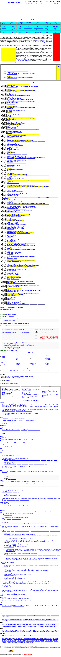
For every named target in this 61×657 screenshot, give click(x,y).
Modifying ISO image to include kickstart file (13, 194)
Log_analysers (50, 526)
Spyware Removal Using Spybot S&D (13, 481)
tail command (25, 589)
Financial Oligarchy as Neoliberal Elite (21, 342)
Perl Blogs (52, 605)
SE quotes (47, 619)
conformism (43, 41)
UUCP (9, 473)
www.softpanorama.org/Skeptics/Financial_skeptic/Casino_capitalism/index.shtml (16, 332)
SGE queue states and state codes (12, 139)
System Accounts (29, 409)
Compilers (17, 469)
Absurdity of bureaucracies (8, 574)
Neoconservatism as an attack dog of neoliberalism (13, 347)
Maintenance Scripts (14, 605)
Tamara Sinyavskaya (50, 460)
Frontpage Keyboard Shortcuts (41, 498)
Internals (18, 581)
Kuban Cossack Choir (25, 464)
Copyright (37, 23)
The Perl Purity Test (9, 639)
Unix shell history (17, 630)
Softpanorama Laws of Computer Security (13, 377)
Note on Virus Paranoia (45, 393)
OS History (3, 450)
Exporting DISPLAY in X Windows (12, 297)
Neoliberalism (9, 129)
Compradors (19, 560)
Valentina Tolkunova (33, 460)
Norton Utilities (48, 631)
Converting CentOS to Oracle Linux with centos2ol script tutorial (16, 239)
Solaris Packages (30, 581)
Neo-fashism (42, 558)
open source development (37, 58)
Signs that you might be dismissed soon (42, 570)
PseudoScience (4, 531)
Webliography (31, 505)
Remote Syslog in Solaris (43, 471)
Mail (28, 26)
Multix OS (8, 93)
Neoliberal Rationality (6, 346)
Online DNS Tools (27, 431)
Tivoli (11, 405)
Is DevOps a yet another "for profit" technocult (18, 201)
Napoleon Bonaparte (44, 620)
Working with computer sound (10, 486)
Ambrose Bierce (49, 620)
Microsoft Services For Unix (14, 593)
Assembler (3, 469)
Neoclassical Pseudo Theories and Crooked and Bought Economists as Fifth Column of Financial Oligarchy (20, 534)
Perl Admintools (17, 404)
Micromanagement (46, 26)
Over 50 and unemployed (10, 158)
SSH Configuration (9, 234)
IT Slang (49, 638)
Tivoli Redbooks (13, 585)
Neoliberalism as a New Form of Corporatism (12, 555)
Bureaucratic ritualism (7, 572)
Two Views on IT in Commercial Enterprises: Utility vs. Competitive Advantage (19, 122)
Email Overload (14, 479)
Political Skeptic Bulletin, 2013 (23, 555)
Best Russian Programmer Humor (36, 640)
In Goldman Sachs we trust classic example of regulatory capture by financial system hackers (26, 550)
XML (47, 356)
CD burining (13, 583)
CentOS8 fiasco (20, 247)
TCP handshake (15, 492)
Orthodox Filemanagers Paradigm (7, 392)
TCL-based (23, 439)
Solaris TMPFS (17, 582)
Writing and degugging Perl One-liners (12, 102)
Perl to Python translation (10, 164)
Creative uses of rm (9, 172)
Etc (55, 32)
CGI (20, 605)
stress (46, 41)
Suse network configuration (17, 495)
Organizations (9, 457)
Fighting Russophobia (14, 560)
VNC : (6, 607)
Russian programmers (9, 372)
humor (30, 41)
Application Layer (5, 489)
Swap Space (23, 582)
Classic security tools (34, 526)
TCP (11, 492)
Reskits (8, 598)
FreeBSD (8, 508)
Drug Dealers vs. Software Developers (18, 372)
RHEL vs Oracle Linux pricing (11, 130)
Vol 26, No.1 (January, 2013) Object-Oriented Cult (41, 625)
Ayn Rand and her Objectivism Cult (15, 559)
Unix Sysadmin (18, 363)
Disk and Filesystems (5, 582)
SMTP (12, 473)
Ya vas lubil (35, 461)
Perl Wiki (55, 605)
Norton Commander (42, 631)
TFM (7, 585)
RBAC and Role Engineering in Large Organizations (12, 410)
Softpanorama (14, 2)
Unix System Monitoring (10, 189)
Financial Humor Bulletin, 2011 (19, 544)
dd (11, 589)
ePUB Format (17, 500)
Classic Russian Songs (7, 461)
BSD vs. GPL (16, 418)
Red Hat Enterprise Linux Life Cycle (22, 192)
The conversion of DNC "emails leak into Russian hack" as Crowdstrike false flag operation (21, 344)
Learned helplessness (34, 570)
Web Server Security (47, 605)
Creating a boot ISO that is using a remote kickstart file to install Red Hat (18, 193)
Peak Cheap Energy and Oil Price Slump (10, 545)
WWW (12, 32)
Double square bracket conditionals (43, 523)
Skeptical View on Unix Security (27, 392)
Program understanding (18, 528)
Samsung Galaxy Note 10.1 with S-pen (16, 445)
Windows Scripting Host (21, 598)
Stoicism (16, 203)
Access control (20, 23)
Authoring (27, 605)
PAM (18, 413)
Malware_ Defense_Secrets (39, 481)
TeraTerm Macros (9, 153)
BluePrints (28, 583)
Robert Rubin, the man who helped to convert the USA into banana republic (22, 538)
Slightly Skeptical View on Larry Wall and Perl (14, 88)
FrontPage (32, 357)
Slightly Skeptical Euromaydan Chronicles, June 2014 (23, 624)
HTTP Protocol (36, 605)
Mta (5, 473)
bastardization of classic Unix (56, 3)
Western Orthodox (16, 439)
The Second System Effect (11, 113)
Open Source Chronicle (15, 505)
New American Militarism (33, 553)
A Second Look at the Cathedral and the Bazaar (49, 389)
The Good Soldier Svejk (25, 635)
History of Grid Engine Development (7, 453)
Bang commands (9, 111)
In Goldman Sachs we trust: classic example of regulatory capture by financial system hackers (36, 541)
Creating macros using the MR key (12, 143)
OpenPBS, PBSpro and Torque (11, 206)
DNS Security (28, 429)
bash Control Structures (5, 522)
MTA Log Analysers (28, 473)
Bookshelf (30, 352)
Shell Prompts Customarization (11, 105)
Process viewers (11, 598)
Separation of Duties (23, 410)
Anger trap (39, 483)
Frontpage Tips (20, 498)
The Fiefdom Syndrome (26, 570)
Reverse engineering (25, 528)
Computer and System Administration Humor (13, 175)
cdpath (8, 273)
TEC (5, 585)
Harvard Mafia (48, 615)
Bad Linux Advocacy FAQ (6, 394)
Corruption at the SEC (10, 174)
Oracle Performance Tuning (55, 511)
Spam (14, 473)
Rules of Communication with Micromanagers (16, 483)
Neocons (5, 347)
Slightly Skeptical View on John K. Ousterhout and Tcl (15, 252)
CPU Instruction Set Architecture (27, 442)
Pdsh (7, 207)
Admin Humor (23, 175)
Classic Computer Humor (29, 642)
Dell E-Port (11, 446)
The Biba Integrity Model (19, 411)
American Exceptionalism (25, 553)
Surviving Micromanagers (5, 483)
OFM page (3, 503)
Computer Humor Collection (33, 638)
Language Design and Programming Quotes (13, 165)
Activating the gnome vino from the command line (14, 150)
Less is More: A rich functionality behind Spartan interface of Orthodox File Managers (20, 376)
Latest (58, 70)
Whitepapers (11, 581)
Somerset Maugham (19, 620)
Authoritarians (13, 568)
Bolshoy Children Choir (17, 464)
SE (55, 29)
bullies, (47, 42)
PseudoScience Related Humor (30, 641)
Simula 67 (48, 630)
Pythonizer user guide (7, 516)
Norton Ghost (52, 631)
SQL (7, 427)
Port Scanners (39, 526)
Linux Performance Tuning (23, 511)
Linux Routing (15, 494)
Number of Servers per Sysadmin (13, 407)
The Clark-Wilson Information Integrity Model (8, 411)
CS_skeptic (16, 531)
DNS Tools (18, 430)
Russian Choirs (6, 464)
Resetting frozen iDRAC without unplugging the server (15, 145)
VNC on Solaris (14, 607)
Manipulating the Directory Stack (14, 273)
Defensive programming (9, 309)
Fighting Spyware (9, 148)
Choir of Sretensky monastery (33, 464)
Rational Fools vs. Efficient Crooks (36, 549)
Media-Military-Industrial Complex (15, 552)
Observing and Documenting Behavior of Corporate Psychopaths (23, 569)
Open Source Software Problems (38, 28)
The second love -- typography (25, 86)
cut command (18, 589)
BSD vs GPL (9, 505)
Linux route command (10, 244)
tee (52, 589)
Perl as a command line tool (11, 104)
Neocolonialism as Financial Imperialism (15, 556)
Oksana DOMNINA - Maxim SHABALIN (24, 466)
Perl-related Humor (13, 641)
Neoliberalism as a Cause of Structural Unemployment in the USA (35, 540)
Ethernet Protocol (4, 472)
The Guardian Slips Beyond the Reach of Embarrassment (32, 558)
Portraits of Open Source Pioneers (7, 390)
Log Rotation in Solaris (18, 471)
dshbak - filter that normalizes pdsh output (15, 207)
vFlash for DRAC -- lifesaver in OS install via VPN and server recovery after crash (19, 210)
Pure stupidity (9, 170)
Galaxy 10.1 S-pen (25, 445)
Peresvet (46, 464)
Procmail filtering (17, 473)
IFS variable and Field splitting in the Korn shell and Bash (12, 520)
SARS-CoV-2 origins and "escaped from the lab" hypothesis (16, 123)
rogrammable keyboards (10, 166)
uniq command (34, 589)
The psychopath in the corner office (27, 117)
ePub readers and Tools (25, 500)
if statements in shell (7, 523)
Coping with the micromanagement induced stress (31, 483)
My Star (32, 461)
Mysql (6, 427)
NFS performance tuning (47, 511)
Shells (23, 404)
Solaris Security (9, 583)
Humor (47, 32)
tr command (14, 589)
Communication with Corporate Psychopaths (38, 569)
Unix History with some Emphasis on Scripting (14, 256)
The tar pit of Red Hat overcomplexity (22, 130)
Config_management (27, 404)
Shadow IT (8, 201)
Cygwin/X (12, 594)
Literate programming (34, 86)
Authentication (28, 23)
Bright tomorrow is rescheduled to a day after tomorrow (17, 642)
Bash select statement (35, 523)
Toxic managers (4, 567)
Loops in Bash (19, 523)
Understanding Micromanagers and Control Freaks (34, 615)
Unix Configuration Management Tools (15, 406)
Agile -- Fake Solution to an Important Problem (14, 98)
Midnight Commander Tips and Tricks (13, 126)
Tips (48, 583)
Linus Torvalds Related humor (21, 641)
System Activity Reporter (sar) (11, 176)
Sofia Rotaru (55, 460)
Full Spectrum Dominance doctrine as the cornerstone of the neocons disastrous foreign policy (22, 345)
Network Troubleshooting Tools (11, 233)
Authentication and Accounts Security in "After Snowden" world (16, 184)
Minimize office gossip (7, 566)
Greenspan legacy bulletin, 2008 (36, 624)
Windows (3, 32)
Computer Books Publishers (23, 457)
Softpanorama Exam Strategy (11, 420)
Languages (12, 26)
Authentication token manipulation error (13, 183)
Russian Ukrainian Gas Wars (23, 546)
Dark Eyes (19, 461)
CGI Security (23, 605)
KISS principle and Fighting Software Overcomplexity (15, 100)
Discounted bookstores (15, 457)
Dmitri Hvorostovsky (44, 460)
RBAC (6, 409)
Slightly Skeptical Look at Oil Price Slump (16, 541)
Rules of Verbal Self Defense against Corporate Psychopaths (18, 565)
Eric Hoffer (33, 620)
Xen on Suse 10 (18, 600)
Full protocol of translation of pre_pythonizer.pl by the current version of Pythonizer (14, 321)
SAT (5, 437)
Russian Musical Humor (12, 460)
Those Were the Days (14, 461)
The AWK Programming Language (12, 87)
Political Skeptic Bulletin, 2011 (52, 625)
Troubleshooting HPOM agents (11, 227)
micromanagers (43, 42)
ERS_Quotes (21, 505)
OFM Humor (3, 640)
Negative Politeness (18, 117)
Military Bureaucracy (7, 575)
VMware (14, 600)
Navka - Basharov (14, 466)
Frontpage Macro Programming (32, 498)
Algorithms (4, 23)
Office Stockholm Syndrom (19, 570)
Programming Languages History (12, 94)
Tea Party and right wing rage (45, 556)
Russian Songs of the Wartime (20, 460)
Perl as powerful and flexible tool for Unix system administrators (16, 160)
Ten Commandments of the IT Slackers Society (22, 638)
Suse (2, 423)
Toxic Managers (43, 615)
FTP (8, 490)
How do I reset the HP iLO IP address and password (24, 290)
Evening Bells (48, 461)
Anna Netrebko (6, 460)
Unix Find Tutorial (25, 393)
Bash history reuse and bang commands (13, 110)
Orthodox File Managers (28, 28)
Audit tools (28, 526)
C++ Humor (52, 638)
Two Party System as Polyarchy (25, 552)
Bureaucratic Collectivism (27, 574)
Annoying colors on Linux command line (13, 109)
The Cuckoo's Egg (45, 638)
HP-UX (10, 426)
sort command (9, 589)
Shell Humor (42, 641)
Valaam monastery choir (40, 464)
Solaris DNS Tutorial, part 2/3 (17, 434)
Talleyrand (20, 619)
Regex (25, 513)
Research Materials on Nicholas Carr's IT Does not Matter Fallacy (40, 531)
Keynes (33, 619)
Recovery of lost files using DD (42, 589)
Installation (21, 581)
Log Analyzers (7, 471)
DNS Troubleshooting (24, 430)
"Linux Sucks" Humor (21, 640)
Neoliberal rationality (12, 346)
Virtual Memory (50, 581)
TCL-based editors (18, 513)
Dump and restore (9, 177)
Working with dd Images (21, 594)
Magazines (28, 457)
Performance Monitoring (8, 511)
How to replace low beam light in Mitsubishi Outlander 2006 (20, 458)
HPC (1, 452)
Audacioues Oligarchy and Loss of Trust (43, 555)
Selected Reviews (4, 467)
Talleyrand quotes (46, 565)
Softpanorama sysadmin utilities (10, 314)
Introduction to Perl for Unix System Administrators (10, 389)
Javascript (6, 513)
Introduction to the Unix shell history (12, 91)
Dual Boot (15, 594)
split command (29, 589)
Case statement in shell (13, 523)
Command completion (10, 108)
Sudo (8, 409)
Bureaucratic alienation (14, 572)
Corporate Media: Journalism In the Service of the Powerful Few (15, 558)
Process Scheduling (45, 581)
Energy (38, 22)
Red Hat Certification (26, 420)
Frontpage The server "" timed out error (11, 498)
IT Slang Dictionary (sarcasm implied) (31, 141)
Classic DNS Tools (6, 431)
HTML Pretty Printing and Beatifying (7, 606)
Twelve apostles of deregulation (8, 536)
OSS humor (35, 505)
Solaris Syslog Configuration (35, 471)
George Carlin (37, 619)
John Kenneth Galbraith (15, 619)
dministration (14, 23)
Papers (6, 526)
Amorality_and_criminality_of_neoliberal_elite (10, 342)
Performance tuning (4, 29)
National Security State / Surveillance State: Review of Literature (39, 552)
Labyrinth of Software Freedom (6, 393)
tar (37, 589)
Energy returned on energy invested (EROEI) (12, 546)
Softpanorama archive (11, 467)
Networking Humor (37, 641)
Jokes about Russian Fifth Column (31, 556)
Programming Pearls (18, 635)
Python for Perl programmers (11, 127)
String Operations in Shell (7, 519)
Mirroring (32, 605)
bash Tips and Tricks (10, 142)
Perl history (14, 631)
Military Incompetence (13, 575)
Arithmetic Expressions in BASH (16, 519)
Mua (7, 473)
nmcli (25, 244)
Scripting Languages (9, 631)
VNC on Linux (9, 607)
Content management (8, 605)
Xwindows (20, 32)
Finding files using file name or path (46, 590)
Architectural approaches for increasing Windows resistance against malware (30, 388)
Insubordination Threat (30, 565)
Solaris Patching (18, 583)
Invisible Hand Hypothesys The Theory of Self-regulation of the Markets (36, 535)
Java (9, 469)
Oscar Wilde (24, 619)
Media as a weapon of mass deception (34, 559)
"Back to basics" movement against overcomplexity (31, 100)
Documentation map (23, 583)
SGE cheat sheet (9, 138)
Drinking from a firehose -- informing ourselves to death (18, 577)
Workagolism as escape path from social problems (11, 579)
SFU (5, 598)
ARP (3, 493)
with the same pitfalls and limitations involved (23, 59)
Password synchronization (6, 414)
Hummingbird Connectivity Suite (23, 593)
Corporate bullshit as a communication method (18, 564)
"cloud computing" (37, 40)
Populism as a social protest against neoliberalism (18, 185)
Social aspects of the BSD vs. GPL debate (8, 418)
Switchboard (58, 66)
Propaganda (46, 22)
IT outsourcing (43, 40)
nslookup (12, 431)
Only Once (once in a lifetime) (41, 461)
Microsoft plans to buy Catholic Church (46, 640)
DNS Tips (38, 430)
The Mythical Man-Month (11, 85)
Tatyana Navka (27, 460)
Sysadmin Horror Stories (10, 173)
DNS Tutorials (30, 430)
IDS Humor (15, 640)
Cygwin (6, 593)
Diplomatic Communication (40, 197)
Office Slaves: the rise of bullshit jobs (20, 578)
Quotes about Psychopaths (7, 571)
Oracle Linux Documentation (10, 316)
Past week (58, 74)
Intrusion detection (15, 526)
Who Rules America (7, 552)
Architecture (10, 528)
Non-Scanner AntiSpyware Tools (24, 481)
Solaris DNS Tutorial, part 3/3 (26, 434)
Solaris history (39, 583)
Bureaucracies (24, 615)
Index (3, 505)
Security (28, 29)
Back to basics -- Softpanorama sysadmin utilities (14, 132)
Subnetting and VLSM (7, 492)
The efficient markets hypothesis (45, 549)
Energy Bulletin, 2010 (21, 625)
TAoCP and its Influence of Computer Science (14, 86)
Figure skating (4, 466)
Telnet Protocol (16, 490)
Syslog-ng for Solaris (50, 471)
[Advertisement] (30, 12)
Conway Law (9, 115)
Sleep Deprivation (11, 578)
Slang (4, 343)
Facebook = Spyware (10, 162)
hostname (15, 431)
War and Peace (4, 619)
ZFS (20, 582)
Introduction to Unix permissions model (37, 409)
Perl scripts (24, 526)
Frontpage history (24, 498)
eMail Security (23, 473)
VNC (20, 490)
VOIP (5, 486)
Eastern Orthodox (7, 439)
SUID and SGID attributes (48, 409)
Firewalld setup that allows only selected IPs (13, 230)
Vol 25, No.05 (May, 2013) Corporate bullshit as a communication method (35, 626)
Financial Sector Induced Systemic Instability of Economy (18, 540)
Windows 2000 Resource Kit (6, 594)
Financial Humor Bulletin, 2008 (20, 141)
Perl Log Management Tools (26, 471)
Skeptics (40, 619)
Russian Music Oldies (38, 32)
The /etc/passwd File (10, 181)
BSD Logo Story (40, 638)
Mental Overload (6, 578)
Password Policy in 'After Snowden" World (11, 413)
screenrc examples (24, 154)
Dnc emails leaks (6, 344)
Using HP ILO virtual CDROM (21, 156)
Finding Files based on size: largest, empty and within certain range (31, 590)
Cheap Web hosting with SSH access (18, 606)
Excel (9, 497)
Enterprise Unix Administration (11, 128)
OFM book (7, 503)
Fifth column (23, 556)
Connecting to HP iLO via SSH (11, 156)
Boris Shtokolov (14, 462)
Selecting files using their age (17, 590)
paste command (50, 589)
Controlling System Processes (37, 581)
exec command (4, 589)
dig (10, 431)
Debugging (21, 469)
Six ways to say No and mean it (38, 565)
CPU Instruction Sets (28, 631)
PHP (22, 513)
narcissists (49, 42)
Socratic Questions (6, 565)
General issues (4, 420)
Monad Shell (27, 598)
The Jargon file (7, 635)
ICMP (5, 493)
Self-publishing (4, 500)
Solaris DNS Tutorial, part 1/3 (8, 434)
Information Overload (7, 577)
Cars (3, 458)
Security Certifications (32, 420)
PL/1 (46, 630)
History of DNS (34, 430)
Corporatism (19, 553)
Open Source (7, 581)
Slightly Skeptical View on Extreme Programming (14, 97)
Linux (5, 508)
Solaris (12, 426)
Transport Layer (4, 491)
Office (20, 28)
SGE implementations (16, 453)
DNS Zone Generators (21, 431)
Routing (7, 493)
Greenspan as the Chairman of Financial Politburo (47, 550)
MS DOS (34, 630)
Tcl (15, 513)
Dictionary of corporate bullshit (53, 565)
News (4, 22)
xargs (21, 589)
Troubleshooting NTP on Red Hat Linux (13, 286)
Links (4, 26)
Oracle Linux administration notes (12, 238)
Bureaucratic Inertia (20, 572)
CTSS (6, 630)
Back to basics (39, 3)
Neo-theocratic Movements (13, 553)
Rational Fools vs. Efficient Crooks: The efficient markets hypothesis (15, 535)
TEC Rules (3, 586)
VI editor (21, 630)
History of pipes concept (26, 630)
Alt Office (34, 439)
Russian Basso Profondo (7, 462)
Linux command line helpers (10, 312)
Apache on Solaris (41, 605)
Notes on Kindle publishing (11, 500)
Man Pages (31, 583)
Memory (34, 442)
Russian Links (33, 457)
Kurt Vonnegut (30, 620)
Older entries (4, 305)
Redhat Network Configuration (8, 495)
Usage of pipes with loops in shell (11, 149)
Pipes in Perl (8, 103)
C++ (7, 469)
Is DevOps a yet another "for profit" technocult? (14, 262)
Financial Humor (9, 90)
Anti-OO (30, 528)
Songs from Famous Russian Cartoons (9, 463)
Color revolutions (8, 560)
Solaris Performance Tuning (32, 511)
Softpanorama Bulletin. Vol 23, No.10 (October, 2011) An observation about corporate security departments (23, 285)
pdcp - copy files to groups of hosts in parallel (29, 207)
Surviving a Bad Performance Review (23, 203)
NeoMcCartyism (9, 248)
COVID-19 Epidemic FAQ (34, 157)
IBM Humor (14, 405)
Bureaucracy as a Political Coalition (9, 573)
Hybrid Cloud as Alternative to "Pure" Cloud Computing (15, 178)
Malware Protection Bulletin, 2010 (29, 625)
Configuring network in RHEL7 (19, 244)
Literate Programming (5, 528)
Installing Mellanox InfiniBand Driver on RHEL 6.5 (13, 455)
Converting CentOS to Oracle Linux (11, 247)
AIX (7, 426)
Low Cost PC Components (8, 442)
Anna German (38, 460)
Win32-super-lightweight (29, 439)
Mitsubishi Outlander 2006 (8, 458)
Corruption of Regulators (7, 533)
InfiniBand (3, 455)
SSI (29, 605)
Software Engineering (20, 29)
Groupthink (8, 531)
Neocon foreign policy (7, 345)
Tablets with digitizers (7, 445)
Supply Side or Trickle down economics (52, 535)
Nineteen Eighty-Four (10, 254)
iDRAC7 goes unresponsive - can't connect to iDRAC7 (15, 136)
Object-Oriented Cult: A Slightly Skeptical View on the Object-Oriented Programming (20, 99)
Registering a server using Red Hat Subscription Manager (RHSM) (17, 224)
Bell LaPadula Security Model (27, 411)
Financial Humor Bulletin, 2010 (10, 544)
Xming (9, 593)
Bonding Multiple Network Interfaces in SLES (28, 245)
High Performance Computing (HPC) (12, 131)
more (43, 396)
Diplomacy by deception (25, 560)
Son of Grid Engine (22, 453)
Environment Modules (10, 205)
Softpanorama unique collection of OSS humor (10, 370)
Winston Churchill (38, 620)
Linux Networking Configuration (7, 494)
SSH (2, 490)
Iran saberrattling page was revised (11, 350)
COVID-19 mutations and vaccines (12, 157)
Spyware (6, 481)
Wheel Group (9, 182)
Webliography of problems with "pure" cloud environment (16, 228)
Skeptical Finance (9, 619)
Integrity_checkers (10, 526)
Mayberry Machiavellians (24, 559)
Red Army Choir (11, 464)
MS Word (6, 497)
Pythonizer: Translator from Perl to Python (9, 320)
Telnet (10, 490)
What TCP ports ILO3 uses (37, 290)
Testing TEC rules (8, 586)
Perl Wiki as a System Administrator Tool (13, 155)
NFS (4, 490)
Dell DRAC (8, 213)
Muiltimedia (4, 28)
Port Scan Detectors (44, 526)
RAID (9, 582)
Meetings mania (17, 573)
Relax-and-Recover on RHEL (11, 199)
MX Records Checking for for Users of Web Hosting (17, 429)
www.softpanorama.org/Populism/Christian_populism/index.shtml (13, 329)
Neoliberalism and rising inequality (9, 547)
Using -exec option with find (8, 590)
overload (49, 41)
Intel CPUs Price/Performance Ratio (17, 442)
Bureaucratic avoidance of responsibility (17, 574)
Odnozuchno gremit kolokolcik (25, 461)
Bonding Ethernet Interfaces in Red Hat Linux (14, 245)
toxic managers (28, 42)
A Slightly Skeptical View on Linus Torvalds (13, 92)
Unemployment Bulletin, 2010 (29, 543)
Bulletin (12, 22)
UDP (18, 492)
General (3, 404)
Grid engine (18, 206)
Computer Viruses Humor (5, 642)
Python (13, 513)
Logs (20, 26)
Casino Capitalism (6, 540)
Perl (20, 404)
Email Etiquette (10, 479)
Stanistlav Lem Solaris (44, 583)
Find (3, 590)
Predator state (38, 556)
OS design (46, 28)
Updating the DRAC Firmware (11, 211)
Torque (20, 131)
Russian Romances (12, 459)
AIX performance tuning (39, 511)
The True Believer (12, 635)
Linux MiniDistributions (16, 508)
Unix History (12, 630)
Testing (14, 528)
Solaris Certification (19, 420)
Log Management (12, 471)
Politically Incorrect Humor (16, 90)
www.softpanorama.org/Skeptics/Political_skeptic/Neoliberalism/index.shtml (15, 334)
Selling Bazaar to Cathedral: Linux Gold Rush (28, 92)
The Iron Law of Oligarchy (11, 117)
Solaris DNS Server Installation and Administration (9, 430)
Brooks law (8, 114)
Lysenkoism (12, 531)
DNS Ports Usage (7, 429)
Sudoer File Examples (10, 236)
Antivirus (53, 526)
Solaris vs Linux (7, 380)
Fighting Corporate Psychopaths (8, 569)
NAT (3, 492)
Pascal (11, 469)
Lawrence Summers (8, 538)
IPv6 (9, 493)
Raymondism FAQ (26, 505)
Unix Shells (8, 120)
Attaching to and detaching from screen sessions (14, 125)
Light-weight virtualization (8, 600)
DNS (6, 490)
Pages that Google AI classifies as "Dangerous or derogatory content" (17, 323)
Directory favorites (22, 110)
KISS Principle (9, 116)
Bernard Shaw (54, 620)
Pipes (27, 513)
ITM (9, 585)
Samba (13, 490)
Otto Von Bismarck (29, 619)
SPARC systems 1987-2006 (35, 631)
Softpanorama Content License (7, 646)
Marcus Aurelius (25, 620)
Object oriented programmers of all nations (19, 639)
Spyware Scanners (32, 481)
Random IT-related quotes (12, 620)
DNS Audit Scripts (33, 431)
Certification (46, 23)
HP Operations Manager (20, 227)
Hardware (11, 508)
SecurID (21, 413)
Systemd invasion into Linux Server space (13, 144)
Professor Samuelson (22, 418)
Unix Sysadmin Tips (10, 188)
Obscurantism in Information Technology (24, 531)
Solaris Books (4, 583)
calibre (21, 500)
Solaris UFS (12, 582)
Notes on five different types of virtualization (27, 600)
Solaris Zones (26, 581)
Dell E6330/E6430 (6, 446)
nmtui (27, 244)
